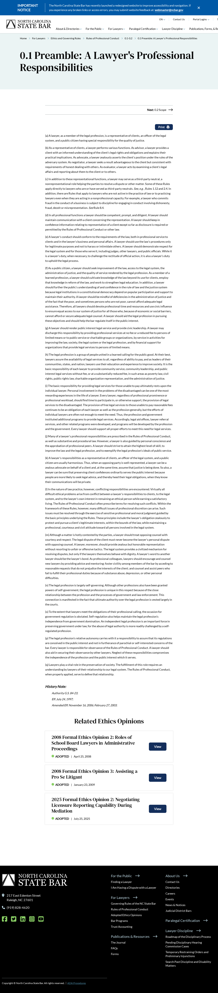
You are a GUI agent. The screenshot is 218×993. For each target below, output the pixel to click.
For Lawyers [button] (115, 28)
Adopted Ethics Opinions (126, 915)
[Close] (198, 8)
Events (169, 899)
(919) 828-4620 (18, 907)
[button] (208, 19)
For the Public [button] (94, 28)
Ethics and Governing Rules (66, 38)
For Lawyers (38, 38)
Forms (115, 954)
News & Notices (175, 905)
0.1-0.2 (128, 38)
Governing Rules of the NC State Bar (133, 903)
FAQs (114, 948)
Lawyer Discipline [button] (172, 28)
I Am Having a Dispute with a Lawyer (133, 887)
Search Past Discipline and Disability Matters (188, 963)
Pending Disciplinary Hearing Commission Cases (183, 944)
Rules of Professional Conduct (102, 38)
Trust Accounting (121, 926)
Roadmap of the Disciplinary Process (188, 936)
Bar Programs (119, 920)
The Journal (118, 942)
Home (23, 38)
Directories (172, 887)
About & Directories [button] (67, 28)
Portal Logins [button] (200, 19)
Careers (170, 893)
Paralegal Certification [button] (142, 28)
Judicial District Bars (178, 910)
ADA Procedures (76, 983)
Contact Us (179, 19)
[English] (164, 19)
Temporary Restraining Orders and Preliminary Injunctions (186, 954)
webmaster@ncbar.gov (169, 10)
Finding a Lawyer (121, 882)
